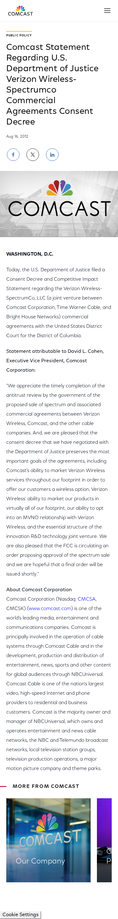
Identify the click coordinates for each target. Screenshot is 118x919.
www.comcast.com (50, 608)
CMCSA (87, 599)
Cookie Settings (21, 914)
